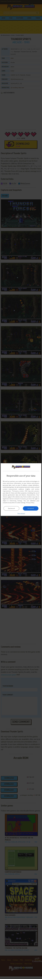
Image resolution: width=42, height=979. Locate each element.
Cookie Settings (21, 503)
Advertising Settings (16, 501)
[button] (21, 513)
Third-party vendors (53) (19, 491)
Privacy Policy (30, 503)
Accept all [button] (31, 508)
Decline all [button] (11, 508)
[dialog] (21, 489)
